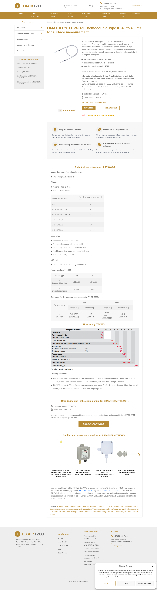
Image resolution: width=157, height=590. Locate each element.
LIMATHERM (62, 542)
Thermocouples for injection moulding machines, (96, 512)
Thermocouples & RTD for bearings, (64, 512)
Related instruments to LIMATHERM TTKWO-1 (29, 83)
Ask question (136, 6)
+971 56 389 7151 (110, 3)
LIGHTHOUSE (63, 545)
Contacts (136, 14)
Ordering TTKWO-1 (23, 72)
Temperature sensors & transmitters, (79, 509)
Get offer (88, 108)
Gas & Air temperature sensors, (93, 506)
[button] (152, 566)
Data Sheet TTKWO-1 (92, 97)
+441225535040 (85, 491)
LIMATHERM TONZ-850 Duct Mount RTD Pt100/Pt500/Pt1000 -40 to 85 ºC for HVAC (105, 473)
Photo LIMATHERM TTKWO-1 (27, 63)
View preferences (144, 583)
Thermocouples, (133, 509)
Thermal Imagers (106, 15)
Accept (106, 583)
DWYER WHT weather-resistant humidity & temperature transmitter (83, 472)
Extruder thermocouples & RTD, (69, 506)
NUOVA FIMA (62, 553)
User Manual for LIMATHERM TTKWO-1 (27, 77)
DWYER (60, 538)
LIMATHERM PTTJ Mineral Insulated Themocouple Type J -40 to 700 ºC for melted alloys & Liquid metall (61, 473)
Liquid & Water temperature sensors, (119, 506)
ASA (59, 549)
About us (123, 15)
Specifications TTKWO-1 (25, 68)
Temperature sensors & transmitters (68, 22)
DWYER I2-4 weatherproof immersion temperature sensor (126, 472)
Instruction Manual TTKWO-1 (95, 94)
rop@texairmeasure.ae (113, 9)
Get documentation (93, 424)
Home (49, 22)
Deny (126, 583)
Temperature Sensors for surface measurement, (109, 509)
